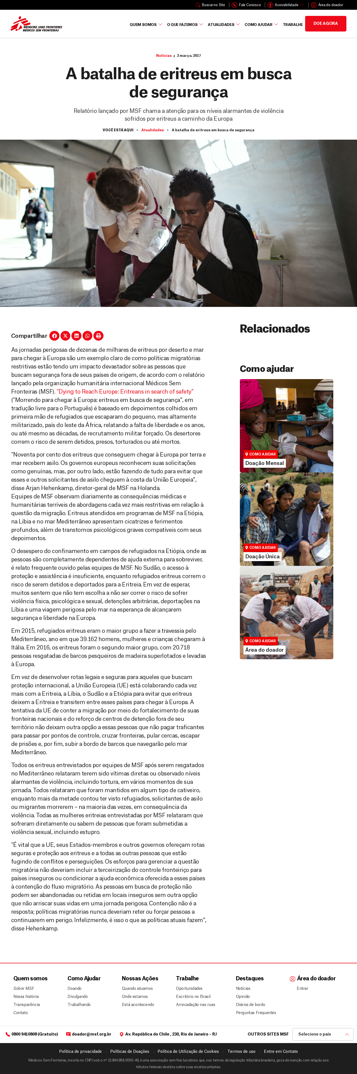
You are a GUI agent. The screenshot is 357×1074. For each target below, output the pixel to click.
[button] (54, 336)
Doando (74, 989)
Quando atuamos (136, 989)
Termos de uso (241, 1052)
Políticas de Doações (129, 1052)
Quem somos (30, 978)
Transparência (26, 1005)
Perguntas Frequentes (254, 1013)
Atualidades (221, 24)
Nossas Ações (140, 978)
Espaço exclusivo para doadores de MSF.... (279, 635)
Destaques (250, 978)
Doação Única (259, 524)
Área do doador (261, 627)
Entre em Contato (281, 1052)
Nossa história (25, 997)
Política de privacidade (80, 1052)
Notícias (164, 55)
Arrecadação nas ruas (193, 1005)
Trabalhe (293, 24)
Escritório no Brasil (193, 997)
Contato (20, 1013)
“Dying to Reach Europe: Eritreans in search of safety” (125, 392)
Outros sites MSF (268, 1034)
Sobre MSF (23, 989)
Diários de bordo (250, 1005)
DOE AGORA (325, 24)
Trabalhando (79, 1005)
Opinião (243, 997)
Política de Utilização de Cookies (188, 1052)
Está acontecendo (136, 1005)
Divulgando (77, 997)
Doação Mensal (261, 430)
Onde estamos (135, 997)
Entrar (302, 989)
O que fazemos (182, 24)
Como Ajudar (258, 24)
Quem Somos (143, 24)
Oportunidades (189, 989)
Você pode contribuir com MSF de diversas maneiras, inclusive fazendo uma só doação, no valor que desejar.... (284, 537)
